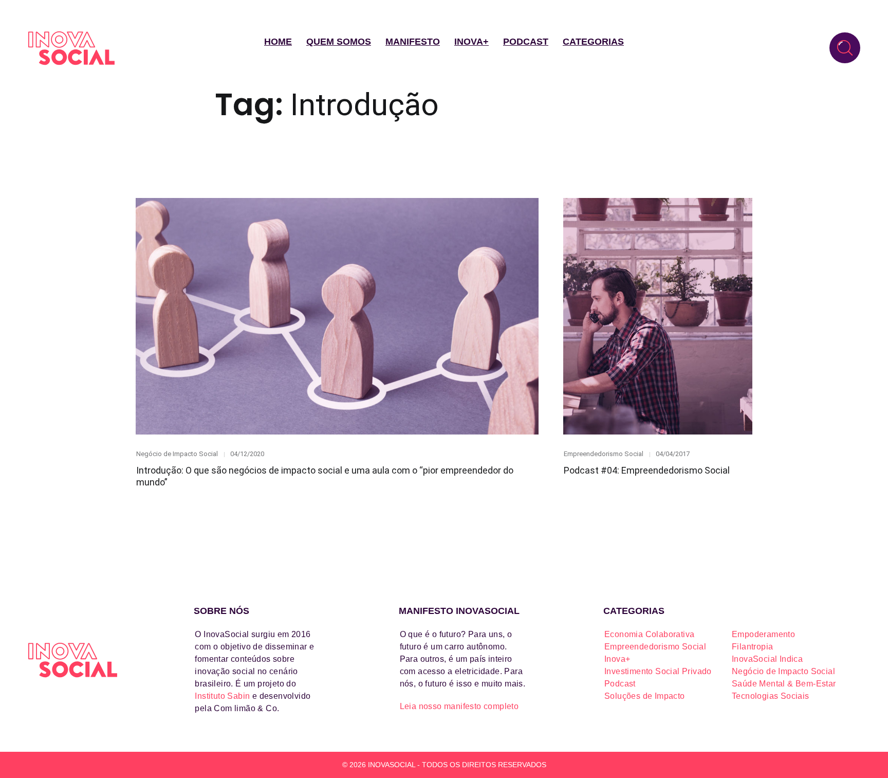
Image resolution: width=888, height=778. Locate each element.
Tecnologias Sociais (770, 696)
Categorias (593, 41)
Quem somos (338, 41)
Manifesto (412, 41)
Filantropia (752, 646)
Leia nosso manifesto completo (459, 706)
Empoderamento (763, 634)
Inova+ (471, 41)
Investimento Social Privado (658, 671)
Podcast (525, 41)
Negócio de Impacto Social (177, 454)
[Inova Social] (71, 48)
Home (278, 41)
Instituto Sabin (222, 696)
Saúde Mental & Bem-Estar (784, 683)
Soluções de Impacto (644, 696)
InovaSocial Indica (767, 659)
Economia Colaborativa (649, 634)
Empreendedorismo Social (603, 454)
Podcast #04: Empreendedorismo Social (647, 470)
